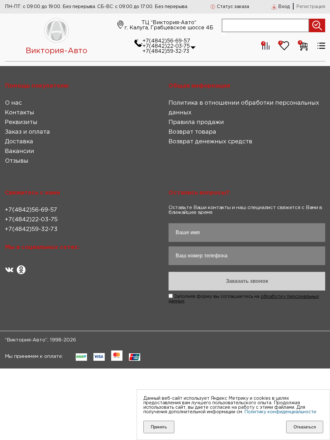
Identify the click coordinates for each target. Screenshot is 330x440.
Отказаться (305, 427)
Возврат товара (192, 132)
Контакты (19, 112)
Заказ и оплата (27, 132)
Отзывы (16, 161)
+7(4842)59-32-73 (165, 51)
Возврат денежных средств (210, 141)
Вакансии (19, 151)
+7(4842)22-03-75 (166, 46)
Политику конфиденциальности (280, 412)
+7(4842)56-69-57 (166, 41)
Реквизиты (21, 122)
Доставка (19, 141)
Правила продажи (196, 122)
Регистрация (310, 7)
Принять (159, 427)
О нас (13, 103)
